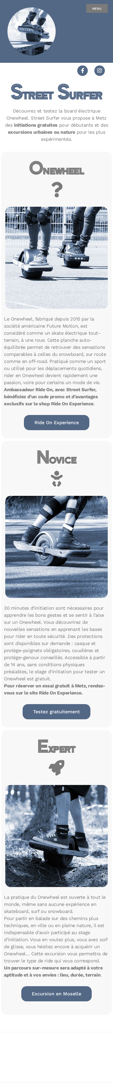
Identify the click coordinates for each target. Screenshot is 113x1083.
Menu (97, 8)
